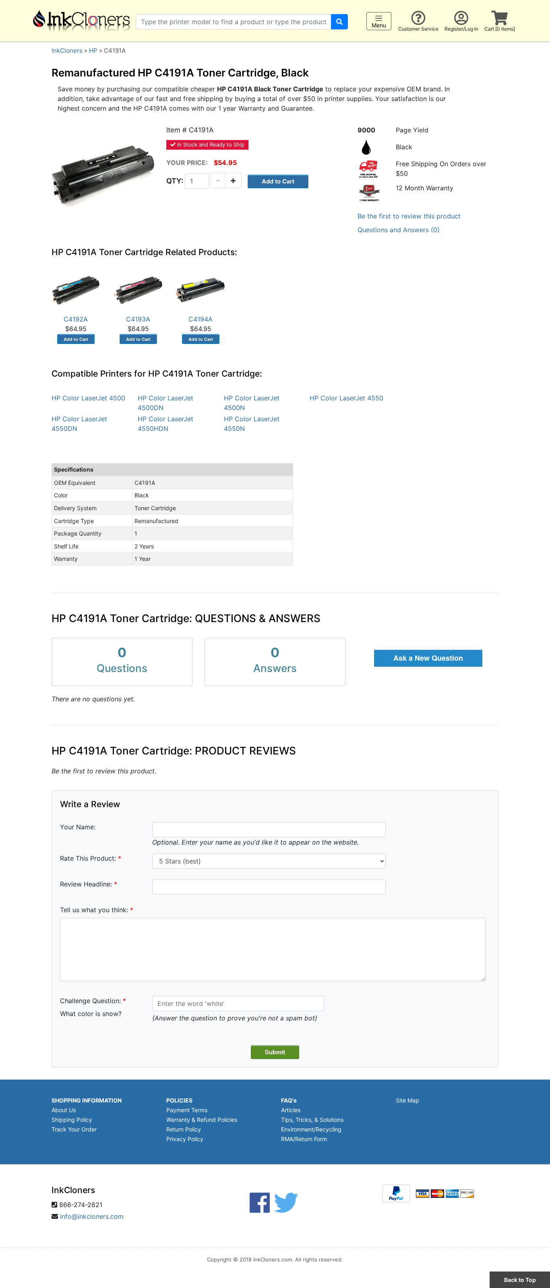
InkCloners (67, 50)
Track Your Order (74, 1129)
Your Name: (77, 827)
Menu (379, 25)
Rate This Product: (88, 858)
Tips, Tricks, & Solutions (312, 1119)
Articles (290, 1110)
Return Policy (183, 1129)
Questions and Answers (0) (399, 230)
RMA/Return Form (304, 1139)
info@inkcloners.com (92, 1216)
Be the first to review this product (409, 216)
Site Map (407, 1100)
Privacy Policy (184, 1139)
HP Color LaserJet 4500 (88, 398)
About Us (64, 1110)
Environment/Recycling (311, 1129)
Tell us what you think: (94, 910)
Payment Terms (186, 1110)
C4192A (76, 319)
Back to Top (520, 1279)
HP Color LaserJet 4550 (346, 398)
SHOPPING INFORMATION (87, 1100)
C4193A (138, 319)
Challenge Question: (90, 1001)
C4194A (200, 319)
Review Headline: (86, 884)
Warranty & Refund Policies (201, 1119)
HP (93, 50)
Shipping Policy (72, 1119)
